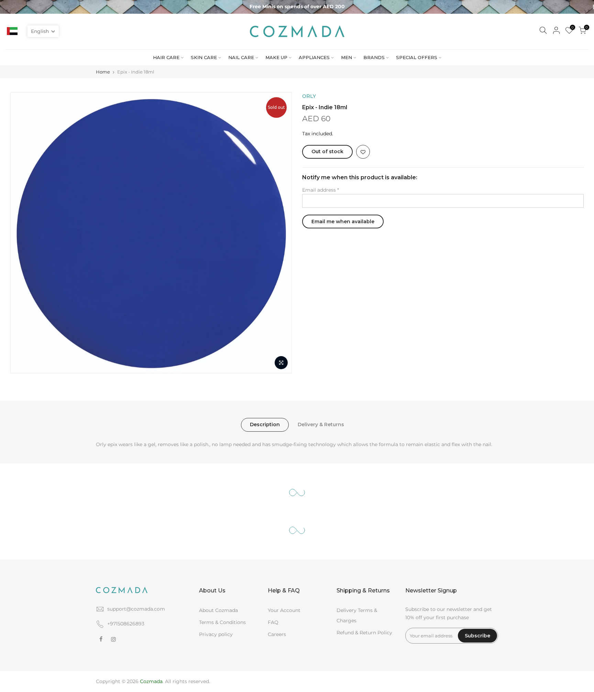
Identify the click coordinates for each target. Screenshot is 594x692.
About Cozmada (218, 610)
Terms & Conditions (222, 622)
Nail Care (241, 57)
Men (346, 57)
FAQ (273, 622)
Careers (277, 634)
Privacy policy (216, 634)
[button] (43, 31)
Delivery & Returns (321, 424)
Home (103, 72)
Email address (320, 190)
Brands (374, 57)
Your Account (284, 610)
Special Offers (416, 57)
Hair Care (166, 57)
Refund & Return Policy (364, 632)
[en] (25, 31)
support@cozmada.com (136, 609)
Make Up (276, 57)
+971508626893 (125, 624)
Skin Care (204, 57)
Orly (309, 96)
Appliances (314, 57)
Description (265, 424)
